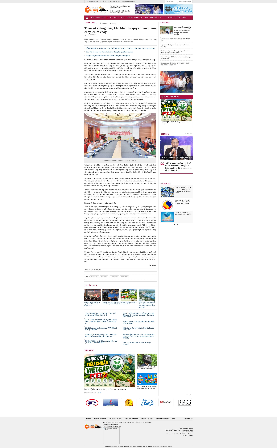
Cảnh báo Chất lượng (135, 17)
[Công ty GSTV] (92, 402)
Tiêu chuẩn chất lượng (123, 446)
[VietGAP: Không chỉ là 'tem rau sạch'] (109, 370)
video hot (89, 350)
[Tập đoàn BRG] (184, 402)
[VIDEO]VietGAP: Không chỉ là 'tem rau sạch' (105, 389)
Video (184, 17)
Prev (187, 394)
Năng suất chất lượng (111, 446)
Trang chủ (88, 418)
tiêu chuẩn (104, 276)
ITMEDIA (169, 446)
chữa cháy (124, 276)
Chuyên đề (165, 184)
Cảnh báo (164, 23)
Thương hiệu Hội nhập (172, 17)
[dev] (110, 402)
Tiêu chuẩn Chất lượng (116, 17)
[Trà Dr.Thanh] (129, 402)
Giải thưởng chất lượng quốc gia (138, 446)
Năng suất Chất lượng (153, 17)
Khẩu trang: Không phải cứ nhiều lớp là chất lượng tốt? (120, 11)
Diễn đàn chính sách (98, 17)
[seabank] (166, 402)
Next (190, 394)
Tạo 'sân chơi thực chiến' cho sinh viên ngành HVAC (120, 6)
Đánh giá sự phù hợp (153, 446)
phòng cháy (114, 276)
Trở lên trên (187, 418)
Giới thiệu (184, 435)
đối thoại (165, 134)
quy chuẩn (94, 276)
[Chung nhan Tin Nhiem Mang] (138, 433)
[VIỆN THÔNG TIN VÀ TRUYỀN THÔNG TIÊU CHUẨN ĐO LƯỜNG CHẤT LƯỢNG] (147, 402)
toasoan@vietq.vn (129, 1)
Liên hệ (104, 1)
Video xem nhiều (171, 97)
